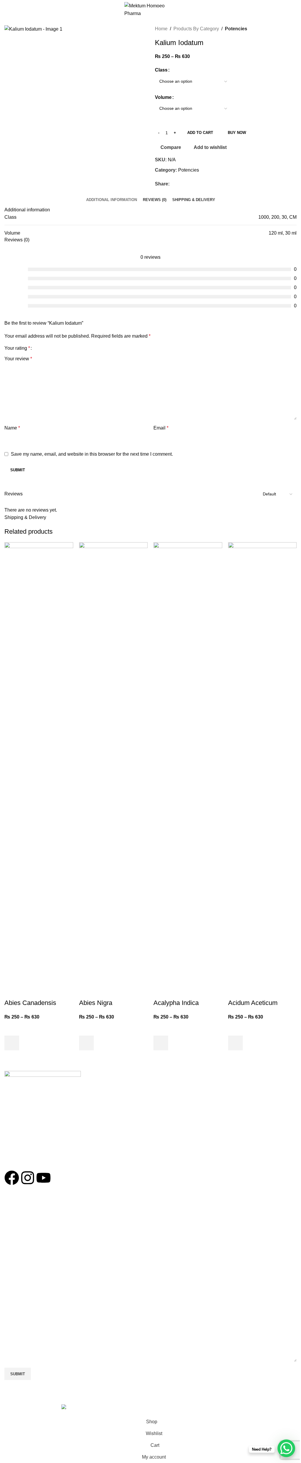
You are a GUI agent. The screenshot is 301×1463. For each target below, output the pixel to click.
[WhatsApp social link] (180, 184)
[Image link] (42, 1076)
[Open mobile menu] (6, 10)
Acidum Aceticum (252, 1002)
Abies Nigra (95, 1002)
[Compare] (11, 991)
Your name (15, 1224)
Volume (163, 97)
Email (160, 427)
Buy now (237, 132)
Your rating (17, 348)
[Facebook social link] (173, 184)
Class (161, 69)
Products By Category (196, 28)
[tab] (111, 200)
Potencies (236, 28)
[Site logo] (150, 9)
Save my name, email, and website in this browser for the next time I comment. (92, 454)
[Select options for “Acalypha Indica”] (160, 1043)
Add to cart (200, 132)
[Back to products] (286, 28)
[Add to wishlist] (11, 1028)
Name (12, 427)
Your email (15, 1250)
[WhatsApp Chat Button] (286, 1448)
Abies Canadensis (30, 1002)
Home (161, 28)
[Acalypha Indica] (187, 762)
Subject (12, 1276)
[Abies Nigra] (113, 762)
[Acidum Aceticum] (262, 762)
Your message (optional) (29, 1302)
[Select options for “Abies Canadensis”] (11, 1043)
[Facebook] (11, 1177)
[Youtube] (43, 1177)
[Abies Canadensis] (38, 762)
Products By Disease (23, 1140)
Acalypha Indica (176, 1002)
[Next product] (293, 28)
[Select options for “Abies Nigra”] (86, 1043)
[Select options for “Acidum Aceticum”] (235, 1043)
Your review (18, 358)
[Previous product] (278, 28)
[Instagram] (27, 1177)
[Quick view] (11, 1057)
